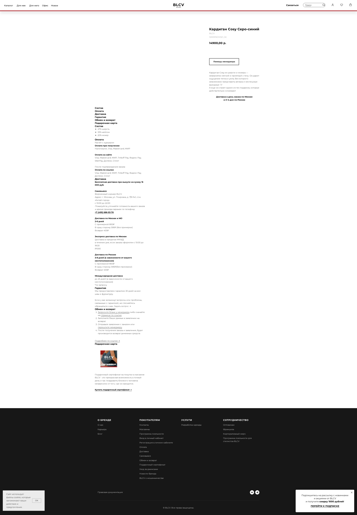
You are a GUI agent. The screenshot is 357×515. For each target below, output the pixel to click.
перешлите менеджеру (110, 327)
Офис (45, 5)
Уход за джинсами (148, 469)
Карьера (102, 429)
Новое (54, 5)
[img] (178, 5)
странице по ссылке (111, 315)
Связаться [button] (292, 5)
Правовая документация (110, 492)
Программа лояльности (151, 434)
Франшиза (228, 429)
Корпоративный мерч (234, 434)
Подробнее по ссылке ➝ (107, 341)
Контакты (144, 425)
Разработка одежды (191, 425)
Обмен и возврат (148, 460)
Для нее (21, 5)
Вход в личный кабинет (151, 438)
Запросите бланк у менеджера (113, 312)
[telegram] (257, 492)
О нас (100, 425)
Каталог (8, 5)
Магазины (144, 429)
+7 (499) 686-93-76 (104, 212)
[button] (323, 4)
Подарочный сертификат (152, 464)
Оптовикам (228, 425)
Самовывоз (145, 456)
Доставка (144, 451)
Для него (34, 5)
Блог (100, 434)
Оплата (143, 447)
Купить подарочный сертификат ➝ (113, 389)
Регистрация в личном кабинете (156, 442)
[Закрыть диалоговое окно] (351, 492)
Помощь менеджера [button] (224, 61)
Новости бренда (147, 473)
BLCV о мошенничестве (151, 478)
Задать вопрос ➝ (122, 306)
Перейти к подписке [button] (325, 506)
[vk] (252, 492)
